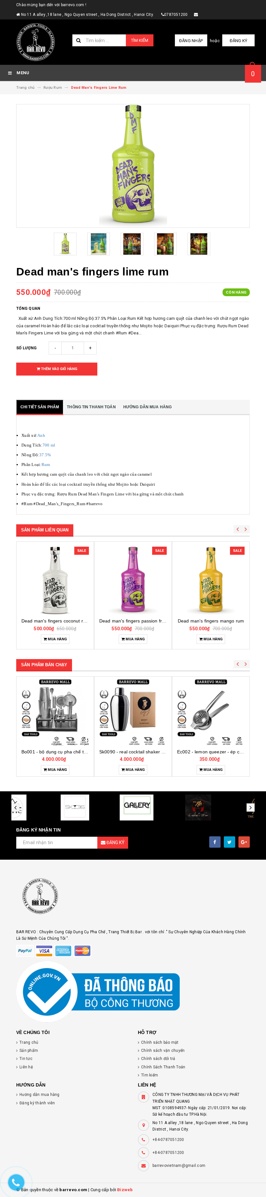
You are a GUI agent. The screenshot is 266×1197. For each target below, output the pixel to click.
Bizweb (125, 1189)
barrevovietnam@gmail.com (178, 1165)
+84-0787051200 (168, 1139)
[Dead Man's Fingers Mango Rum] (211, 581)
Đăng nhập (191, 40)
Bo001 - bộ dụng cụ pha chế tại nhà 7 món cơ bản (74, 751)
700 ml (48, 445)
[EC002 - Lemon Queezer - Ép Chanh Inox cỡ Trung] (211, 712)
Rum (46, 464)
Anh (41, 435)
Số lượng (26, 348)
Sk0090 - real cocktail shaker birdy (135, 751)
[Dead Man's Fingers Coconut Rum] (55, 581)
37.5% (45, 454)
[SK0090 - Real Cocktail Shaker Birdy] (133, 712)
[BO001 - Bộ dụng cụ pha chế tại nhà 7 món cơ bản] (55, 712)
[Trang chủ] (41, 42)
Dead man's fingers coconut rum (55, 620)
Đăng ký (239, 40)
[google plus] (244, 842)
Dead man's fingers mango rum (211, 620)
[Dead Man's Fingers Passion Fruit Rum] (133, 581)
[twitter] (229, 842)
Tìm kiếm (139, 40)
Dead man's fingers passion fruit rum (137, 620)
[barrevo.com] (133, 899)
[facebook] (215, 842)
